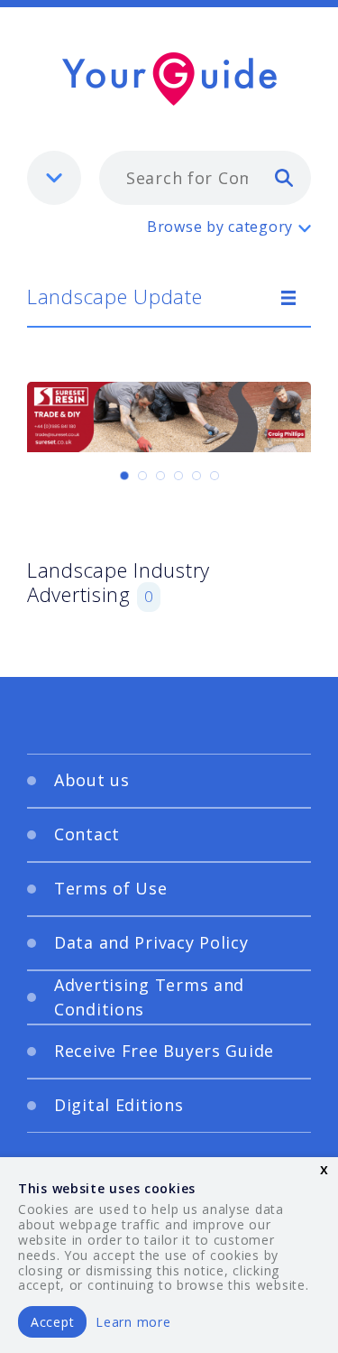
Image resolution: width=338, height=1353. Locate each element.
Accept (52, 1321)
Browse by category (220, 226)
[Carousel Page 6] (214, 475)
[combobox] (205, 178)
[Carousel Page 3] (160, 475)
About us (92, 780)
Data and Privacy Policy (151, 942)
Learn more (133, 1321)
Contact (87, 834)
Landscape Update (115, 296)
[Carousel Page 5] (196, 475)
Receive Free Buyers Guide (164, 1050)
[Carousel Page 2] (142, 475)
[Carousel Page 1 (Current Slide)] (124, 475)
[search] (284, 177)
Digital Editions (119, 1105)
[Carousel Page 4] (178, 475)
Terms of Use (111, 888)
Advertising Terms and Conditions (149, 997)
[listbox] (54, 178)
